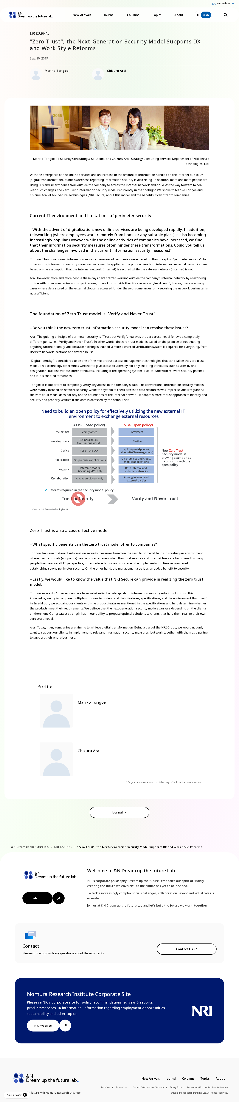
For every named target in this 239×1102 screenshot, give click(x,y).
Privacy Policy (176, 1087)
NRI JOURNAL (63, 847)
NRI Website (223, 3)
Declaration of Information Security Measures (207, 1087)
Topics (157, 15)
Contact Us (184, 949)
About (179, 15)
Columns (133, 15)
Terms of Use (121, 1087)
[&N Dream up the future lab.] (31, 15)
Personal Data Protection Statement (149, 1087)
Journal (109, 15)
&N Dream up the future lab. (30, 847)
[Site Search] (225, 14)
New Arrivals (82, 15)
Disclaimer (106, 1087)
